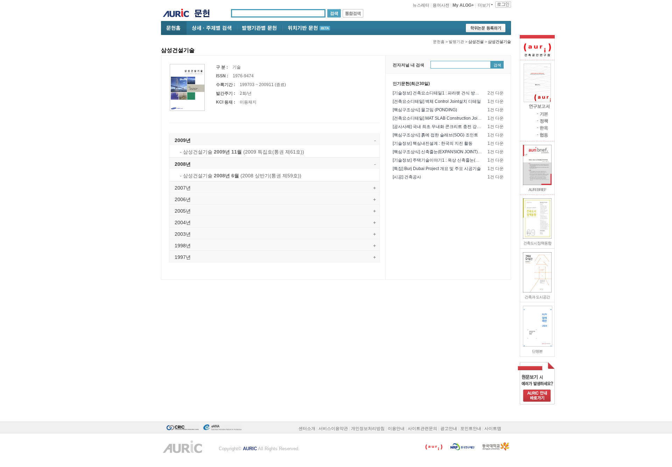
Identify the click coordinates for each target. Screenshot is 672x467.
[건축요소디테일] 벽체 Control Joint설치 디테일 (437, 101)
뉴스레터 (421, 5)
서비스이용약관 (333, 428)
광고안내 (448, 428)
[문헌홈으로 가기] (205, 14)
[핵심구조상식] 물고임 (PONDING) (425, 109)
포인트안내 (470, 428)
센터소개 (307, 428)
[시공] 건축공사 (407, 177)
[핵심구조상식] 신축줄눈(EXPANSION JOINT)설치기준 (444, 151)
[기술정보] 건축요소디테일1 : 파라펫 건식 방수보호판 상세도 (449, 93)
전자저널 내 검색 (408, 65)
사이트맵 (492, 428)
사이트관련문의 (422, 428)
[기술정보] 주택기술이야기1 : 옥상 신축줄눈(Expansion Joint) (450, 160)
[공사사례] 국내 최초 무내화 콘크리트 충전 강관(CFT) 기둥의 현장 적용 (458, 126)
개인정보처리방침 (368, 428)
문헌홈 (438, 42)
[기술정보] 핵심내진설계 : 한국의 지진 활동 (432, 143)
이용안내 (396, 428)
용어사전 (441, 5)
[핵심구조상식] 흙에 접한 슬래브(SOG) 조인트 (435, 135)
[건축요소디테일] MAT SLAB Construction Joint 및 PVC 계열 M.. (452, 118)
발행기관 (456, 42)
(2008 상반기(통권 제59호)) (240, 175)
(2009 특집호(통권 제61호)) (242, 152)
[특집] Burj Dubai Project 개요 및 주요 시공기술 (437, 168)
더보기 (484, 5)
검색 (497, 65)
